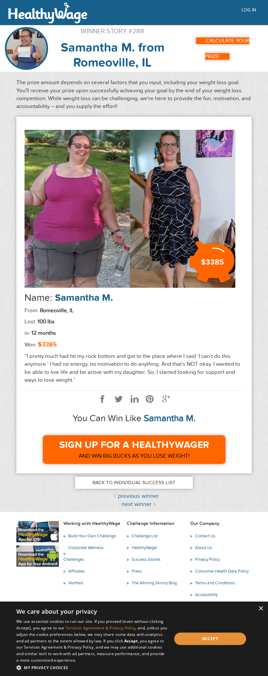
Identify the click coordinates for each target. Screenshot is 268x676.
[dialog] (134, 639)
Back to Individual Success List (134, 482)
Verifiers (75, 583)
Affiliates (76, 571)
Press (137, 571)
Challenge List (145, 536)
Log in (249, 10)
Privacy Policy (207, 559)
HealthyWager (144, 547)
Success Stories (146, 559)
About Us (203, 547)
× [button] (260, 608)
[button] (91, 667)
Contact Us (205, 536)
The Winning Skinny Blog (154, 583)
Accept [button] (210, 638)
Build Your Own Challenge (92, 536)
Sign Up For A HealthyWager (134, 445)
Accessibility (206, 594)
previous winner (138, 496)
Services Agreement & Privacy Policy (101, 628)
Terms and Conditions (215, 583)
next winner (137, 504)
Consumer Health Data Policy (222, 571)
